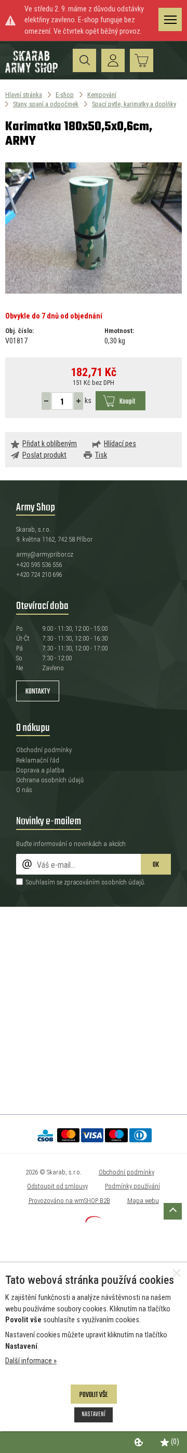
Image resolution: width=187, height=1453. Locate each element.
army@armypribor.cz (44, 554)
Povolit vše (93, 1395)
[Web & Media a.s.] (93, 1220)
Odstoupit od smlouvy (57, 1186)
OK (156, 865)
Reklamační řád (37, 760)
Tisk (101, 455)
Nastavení (93, 1414)
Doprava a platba (40, 770)
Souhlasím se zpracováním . (85, 882)
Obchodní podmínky (44, 750)
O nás (24, 790)
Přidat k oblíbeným (49, 443)
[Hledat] (84, 60)
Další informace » (31, 1361)
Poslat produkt (44, 455)
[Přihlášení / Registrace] (113, 60)
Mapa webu (143, 1201)
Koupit (127, 402)
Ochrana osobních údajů (50, 780)
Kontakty (37, 692)
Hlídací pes (120, 443)
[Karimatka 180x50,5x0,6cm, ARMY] (93, 228)
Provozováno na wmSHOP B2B (69, 1201)
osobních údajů (122, 882)
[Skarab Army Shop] (32, 71)
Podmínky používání (132, 1186)
